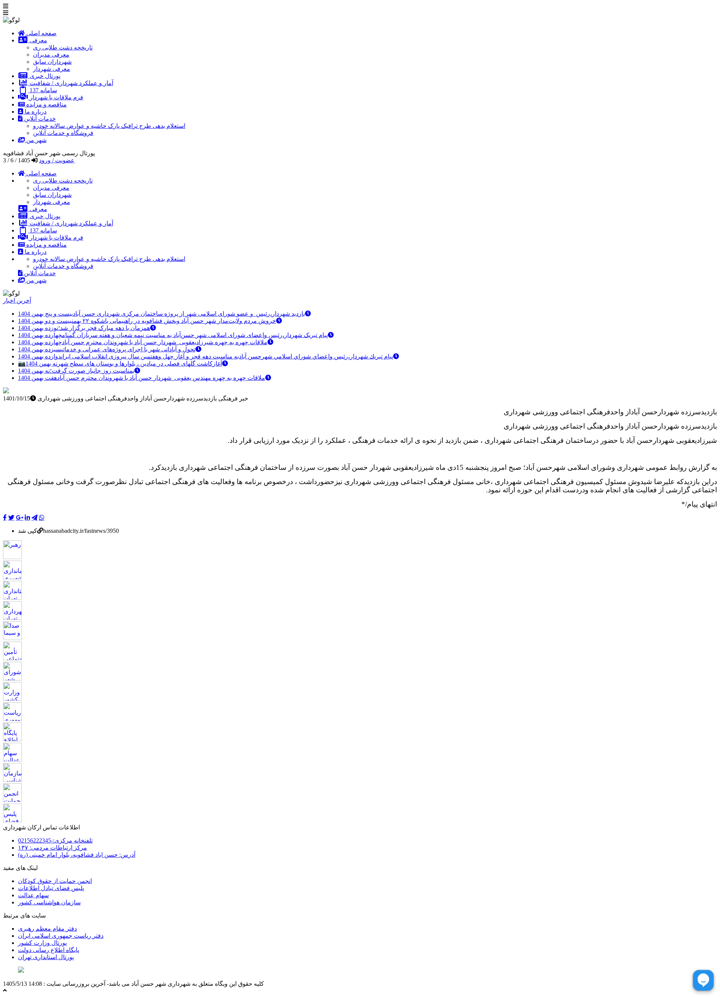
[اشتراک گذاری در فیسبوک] (5, 517)
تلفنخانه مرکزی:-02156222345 (55, 840)
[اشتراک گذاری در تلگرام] (35, 517)
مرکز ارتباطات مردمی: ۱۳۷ (52, 847)
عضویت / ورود (57, 160)
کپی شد (27, 531)
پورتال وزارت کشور (42, 943)
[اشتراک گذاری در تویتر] (11, 517)
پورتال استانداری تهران (46, 957)
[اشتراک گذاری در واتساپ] (41, 517)
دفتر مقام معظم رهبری (47, 928)
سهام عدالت (33, 895)
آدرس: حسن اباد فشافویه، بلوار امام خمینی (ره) (76, 855)
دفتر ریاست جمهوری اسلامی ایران (61, 936)
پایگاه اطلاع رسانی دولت (48, 950)
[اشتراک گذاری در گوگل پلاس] (19, 517)
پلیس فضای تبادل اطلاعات (51, 888)
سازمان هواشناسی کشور (49, 902)
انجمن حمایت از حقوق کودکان (55, 881)
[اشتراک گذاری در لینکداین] (27, 517)
